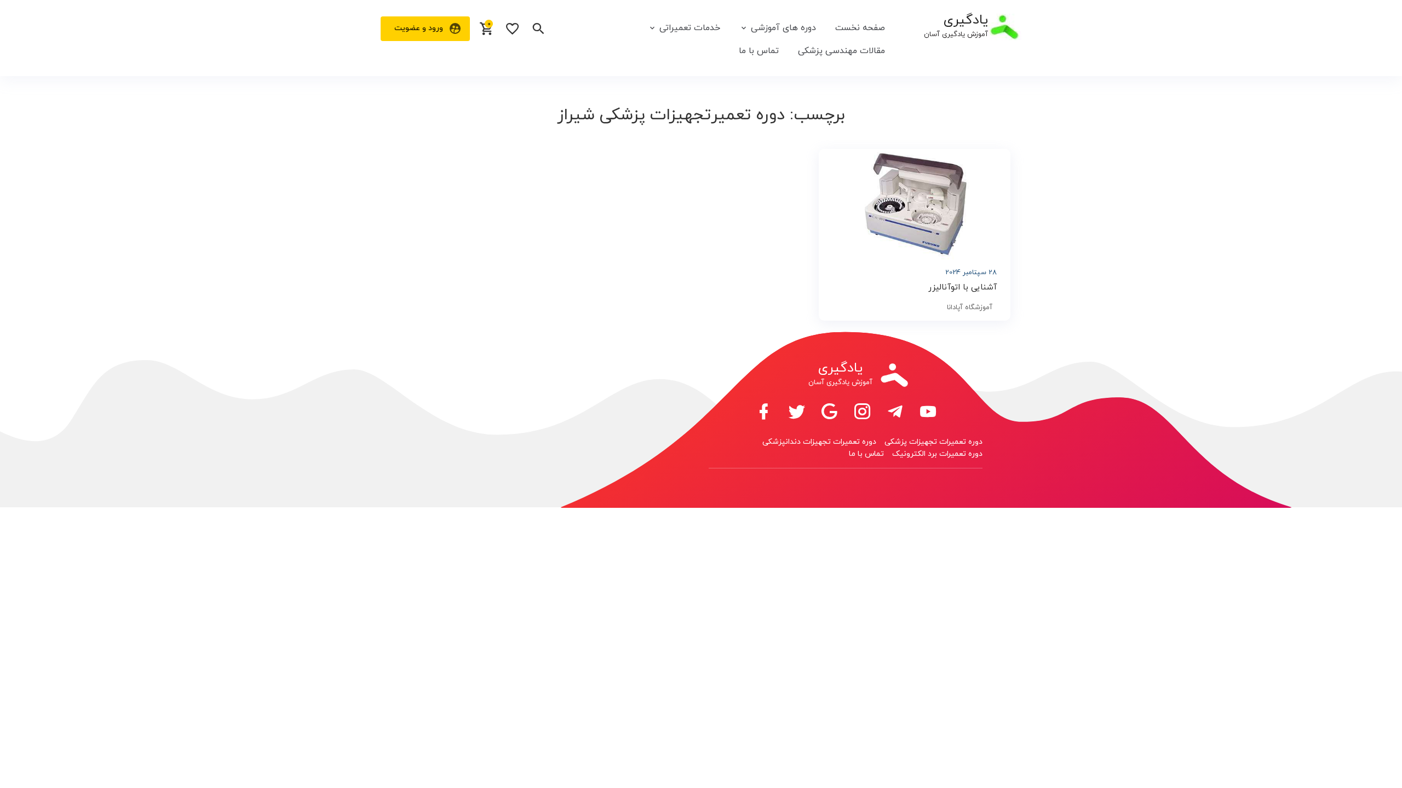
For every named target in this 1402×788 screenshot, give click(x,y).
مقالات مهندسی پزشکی (841, 51)
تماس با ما (759, 51)
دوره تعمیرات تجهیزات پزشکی (933, 442)
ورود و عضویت (418, 28)
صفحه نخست (860, 28)
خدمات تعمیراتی (689, 28)
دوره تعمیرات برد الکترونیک (937, 454)
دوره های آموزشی (783, 28)
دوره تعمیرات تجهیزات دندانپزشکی (819, 442)
